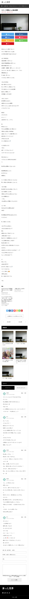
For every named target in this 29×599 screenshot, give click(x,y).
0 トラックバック (21, 387)
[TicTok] (9, 593)
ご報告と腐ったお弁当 (19, 288)
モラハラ (3, 51)
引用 (25, 393)
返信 (22, 393)
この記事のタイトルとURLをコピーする (14, 316)
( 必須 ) (9, 550)
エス (2, 152)
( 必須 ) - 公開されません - (9, 554)
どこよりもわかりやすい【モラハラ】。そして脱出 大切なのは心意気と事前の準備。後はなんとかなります (6, 299)
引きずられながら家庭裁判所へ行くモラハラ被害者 (6, 290)
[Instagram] (7, 593)
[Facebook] (3, 593)
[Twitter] (5, 593)
